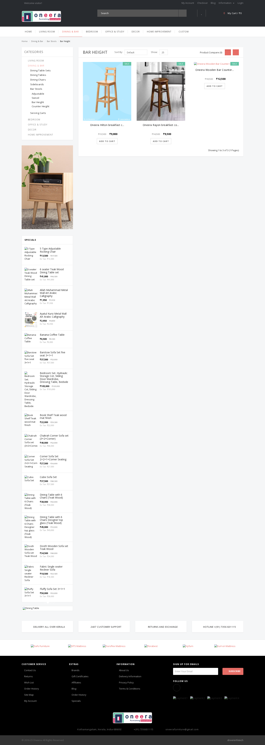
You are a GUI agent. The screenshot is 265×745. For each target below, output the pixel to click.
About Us (124, 670)
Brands (76, 670)
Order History (31, 688)
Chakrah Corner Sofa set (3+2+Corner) (54, 437)
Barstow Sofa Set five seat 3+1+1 (52, 354)
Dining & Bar (37, 41)
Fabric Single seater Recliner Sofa (51, 568)
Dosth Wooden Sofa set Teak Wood (54, 547)
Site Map (29, 694)
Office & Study (37, 124)
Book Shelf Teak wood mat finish (53, 416)
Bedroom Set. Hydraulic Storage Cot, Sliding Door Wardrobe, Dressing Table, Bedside (54, 377)
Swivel (35, 97)
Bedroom (34, 119)
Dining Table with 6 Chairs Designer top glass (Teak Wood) (51, 520)
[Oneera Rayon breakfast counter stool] (161, 91)
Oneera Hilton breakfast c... (107, 125)
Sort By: (118, 52)
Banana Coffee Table (52, 334)
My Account (30, 700)
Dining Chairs (38, 79)
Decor (32, 129)
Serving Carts (38, 113)
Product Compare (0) (211, 52)
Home (25, 41)
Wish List (29, 682)
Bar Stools (51, 41)
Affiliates (76, 682)
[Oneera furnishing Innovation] (41, 16)
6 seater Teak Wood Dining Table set (52, 271)
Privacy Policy (126, 682)
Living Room (36, 60)
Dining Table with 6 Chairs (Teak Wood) (51, 496)
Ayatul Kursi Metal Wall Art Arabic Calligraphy (53, 315)
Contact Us (30, 670)
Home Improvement (40, 134)
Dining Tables (38, 75)
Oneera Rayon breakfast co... (161, 125)
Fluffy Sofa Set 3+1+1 (52, 589)
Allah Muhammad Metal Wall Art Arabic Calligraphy (54, 293)
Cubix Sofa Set (48, 477)
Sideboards (37, 84)
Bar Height (38, 102)
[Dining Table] (47, 608)
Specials (76, 700)
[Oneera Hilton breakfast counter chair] (107, 91)
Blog (74, 688)
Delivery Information (130, 676)
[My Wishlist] (201, 13)
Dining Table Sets (40, 70)
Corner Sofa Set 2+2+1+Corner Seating (53, 458)
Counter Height (40, 106)
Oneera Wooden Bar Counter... (214, 70)
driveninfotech (235, 740)
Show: (154, 52)
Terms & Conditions (129, 688)
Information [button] (225, 3)
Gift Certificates (80, 676)
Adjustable (38, 93)
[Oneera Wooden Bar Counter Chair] (215, 64)
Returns (28, 676)
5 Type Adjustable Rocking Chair (50, 250)
